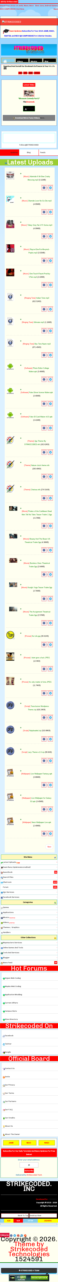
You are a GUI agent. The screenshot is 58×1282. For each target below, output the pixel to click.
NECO (29, 1143)
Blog (46, 61)
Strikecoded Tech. (34, 1175)
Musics (33, 61)
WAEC (46, 1143)
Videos (19, 61)
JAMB (11, 1143)
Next (49, 847)
